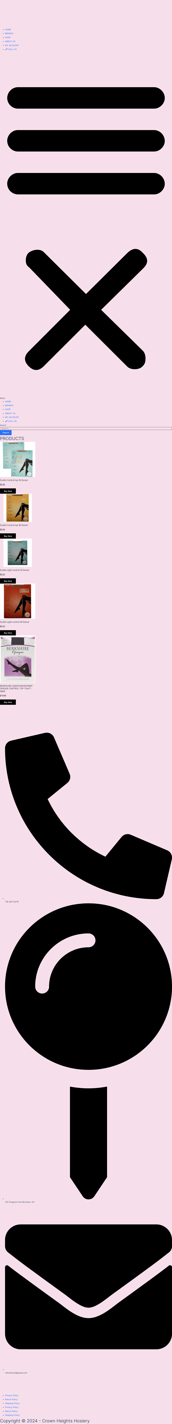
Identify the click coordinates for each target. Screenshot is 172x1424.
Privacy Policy (12, 1395)
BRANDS (9, 33)
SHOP (8, 37)
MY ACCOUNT (12, 45)
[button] (86, 225)
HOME (8, 29)
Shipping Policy (12, 1403)
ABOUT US (10, 41)
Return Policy (11, 1399)
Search (3, 425)
